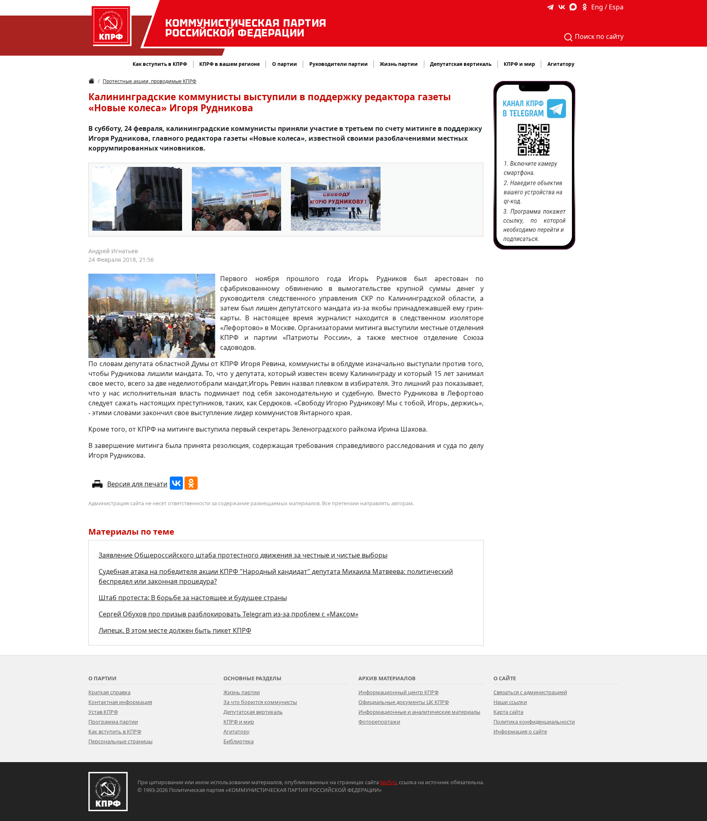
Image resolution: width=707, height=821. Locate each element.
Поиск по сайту (598, 36)
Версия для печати (137, 483)
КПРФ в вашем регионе (229, 64)
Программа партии (113, 721)
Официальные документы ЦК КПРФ (403, 702)
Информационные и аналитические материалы (419, 711)
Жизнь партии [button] (399, 64)
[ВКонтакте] (176, 483)
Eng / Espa (607, 6)
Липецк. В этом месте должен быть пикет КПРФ (175, 630)
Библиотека (238, 741)
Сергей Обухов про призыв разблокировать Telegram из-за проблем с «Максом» (228, 614)
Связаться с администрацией (530, 692)
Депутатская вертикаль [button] (460, 64)
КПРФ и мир (238, 721)
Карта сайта (508, 711)
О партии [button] (284, 64)
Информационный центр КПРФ (398, 692)
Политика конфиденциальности (534, 721)
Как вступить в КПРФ (160, 64)
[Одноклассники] (191, 483)
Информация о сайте (520, 731)
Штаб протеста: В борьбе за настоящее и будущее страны (193, 597)
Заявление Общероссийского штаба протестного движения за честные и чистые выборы (243, 555)
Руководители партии (338, 64)
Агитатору (236, 731)
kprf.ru (388, 782)
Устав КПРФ (103, 711)
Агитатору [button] (560, 64)
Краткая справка (109, 692)
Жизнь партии (241, 692)
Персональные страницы (120, 741)
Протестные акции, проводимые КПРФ (149, 81)
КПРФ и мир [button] (519, 64)
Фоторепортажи (379, 721)
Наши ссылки (510, 702)
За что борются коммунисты (260, 702)
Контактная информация (120, 702)
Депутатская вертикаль (253, 711)
